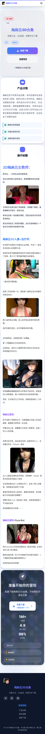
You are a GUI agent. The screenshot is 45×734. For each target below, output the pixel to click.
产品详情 (22, 710)
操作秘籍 (22, 714)
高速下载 (22, 718)
